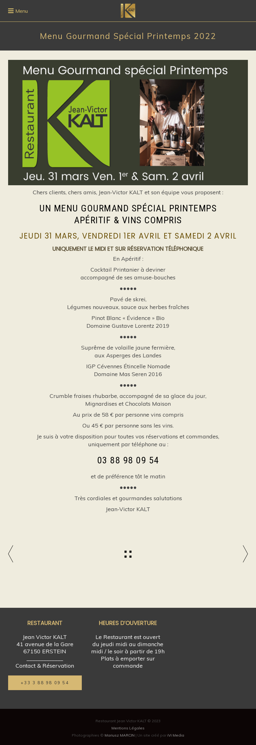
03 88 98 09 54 (128, 460)
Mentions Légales (128, 728)
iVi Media (175, 735)
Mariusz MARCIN (120, 735)
